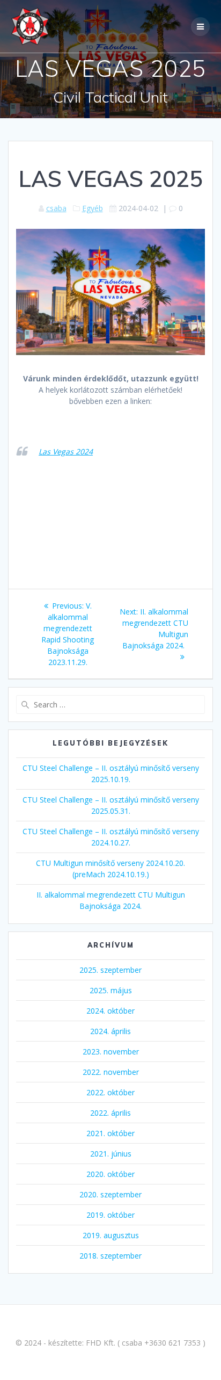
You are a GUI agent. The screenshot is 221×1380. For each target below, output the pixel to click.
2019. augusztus (111, 1235)
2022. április (110, 1113)
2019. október (110, 1215)
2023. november (111, 1051)
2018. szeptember (110, 1256)
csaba (56, 208)
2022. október (110, 1092)
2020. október (110, 1174)
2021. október (110, 1133)
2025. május (111, 990)
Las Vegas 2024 (66, 451)
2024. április (110, 1031)
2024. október (110, 1011)
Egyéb (92, 208)
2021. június (110, 1153)
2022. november (111, 1072)
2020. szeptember (110, 1194)
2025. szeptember (110, 970)
